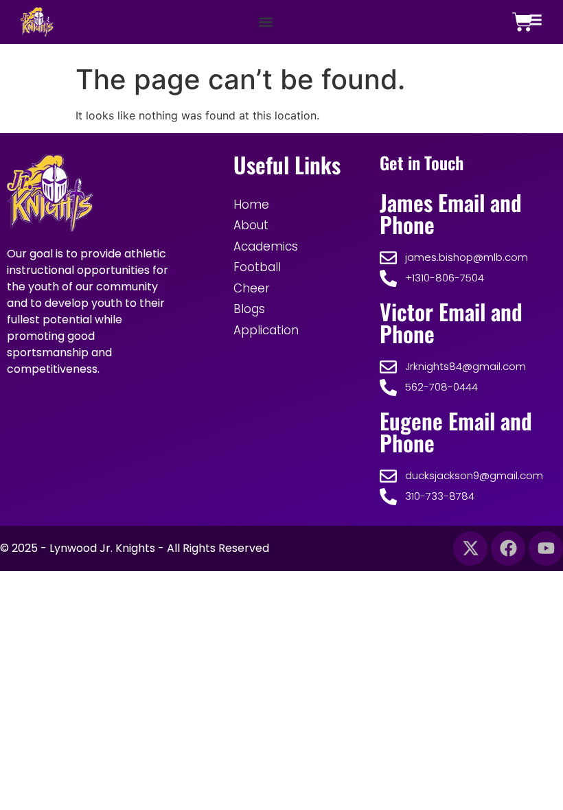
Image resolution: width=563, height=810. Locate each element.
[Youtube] (546, 548)
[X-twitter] (470, 548)
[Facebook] (508, 548)
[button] (266, 21)
